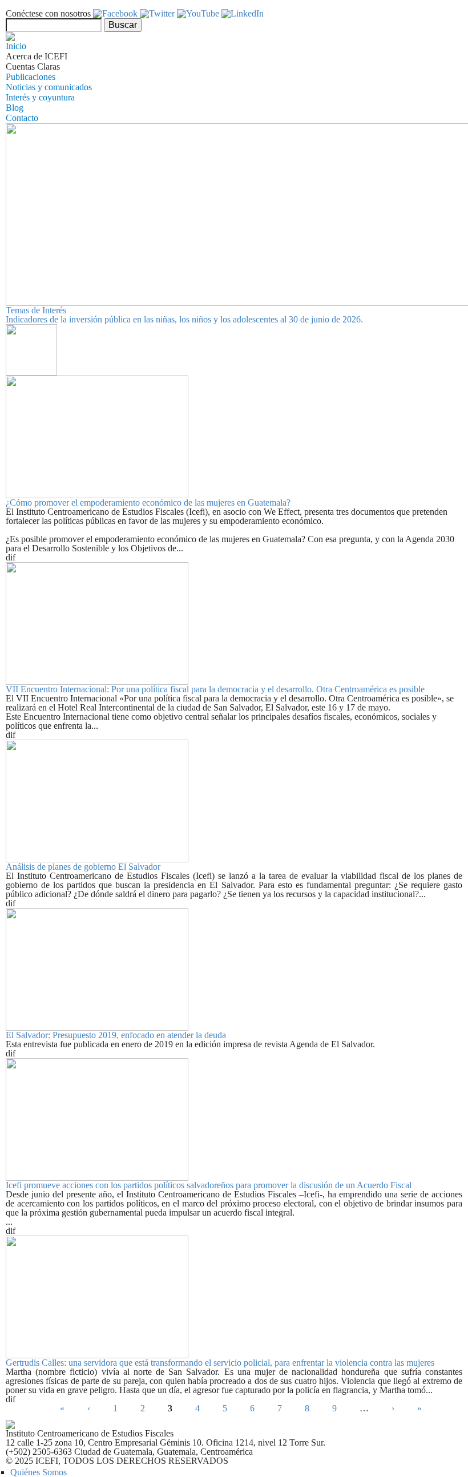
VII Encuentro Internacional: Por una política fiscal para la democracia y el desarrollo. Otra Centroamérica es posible (215, 689)
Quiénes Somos (38, 1472)
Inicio (16, 46)
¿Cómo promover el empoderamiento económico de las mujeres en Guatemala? (148, 502)
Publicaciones (30, 77)
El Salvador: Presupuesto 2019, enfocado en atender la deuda (116, 1035)
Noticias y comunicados (49, 87)
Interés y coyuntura (40, 97)
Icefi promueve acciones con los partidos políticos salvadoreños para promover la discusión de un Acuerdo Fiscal (208, 1185)
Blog (14, 107)
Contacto (22, 118)
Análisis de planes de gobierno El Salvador (83, 866)
